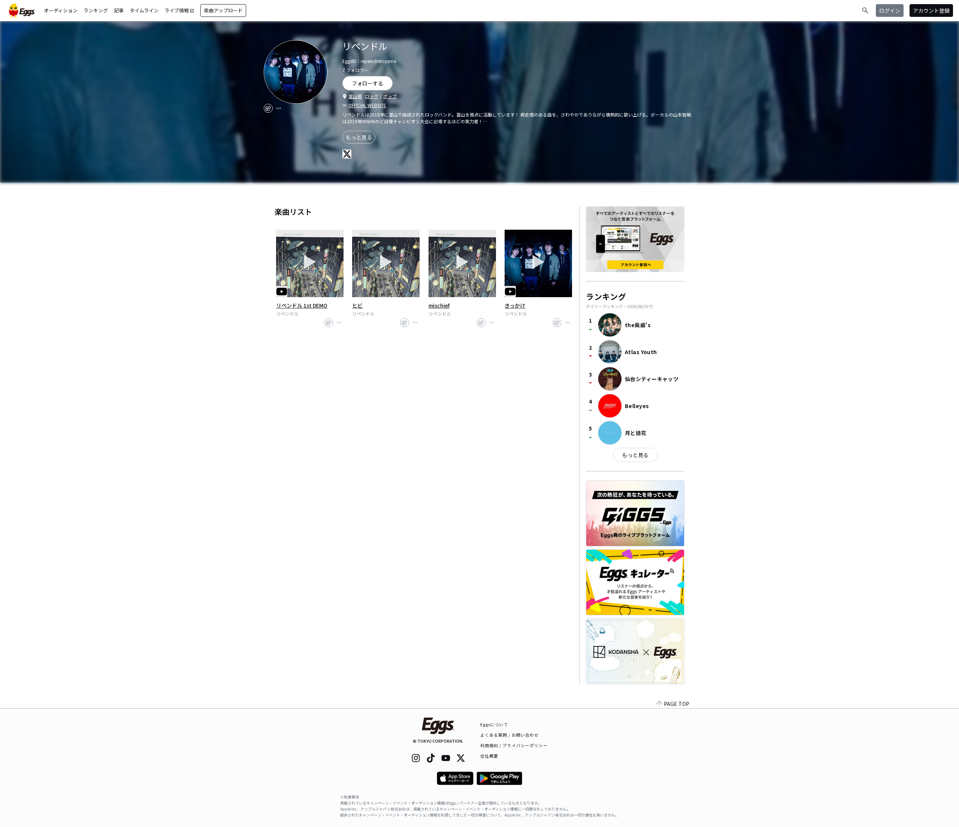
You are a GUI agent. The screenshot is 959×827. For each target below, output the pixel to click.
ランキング (96, 10)
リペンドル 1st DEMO (301, 305)
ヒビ (357, 305)
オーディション (61, 10)
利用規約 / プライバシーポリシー (514, 745)
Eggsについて (494, 724)
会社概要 (489, 756)
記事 (119, 10)
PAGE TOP (676, 703)
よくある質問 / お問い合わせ (509, 735)
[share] (268, 108)
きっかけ (515, 305)
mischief (439, 305)
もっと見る (359, 137)
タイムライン (144, 10)
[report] (278, 108)
